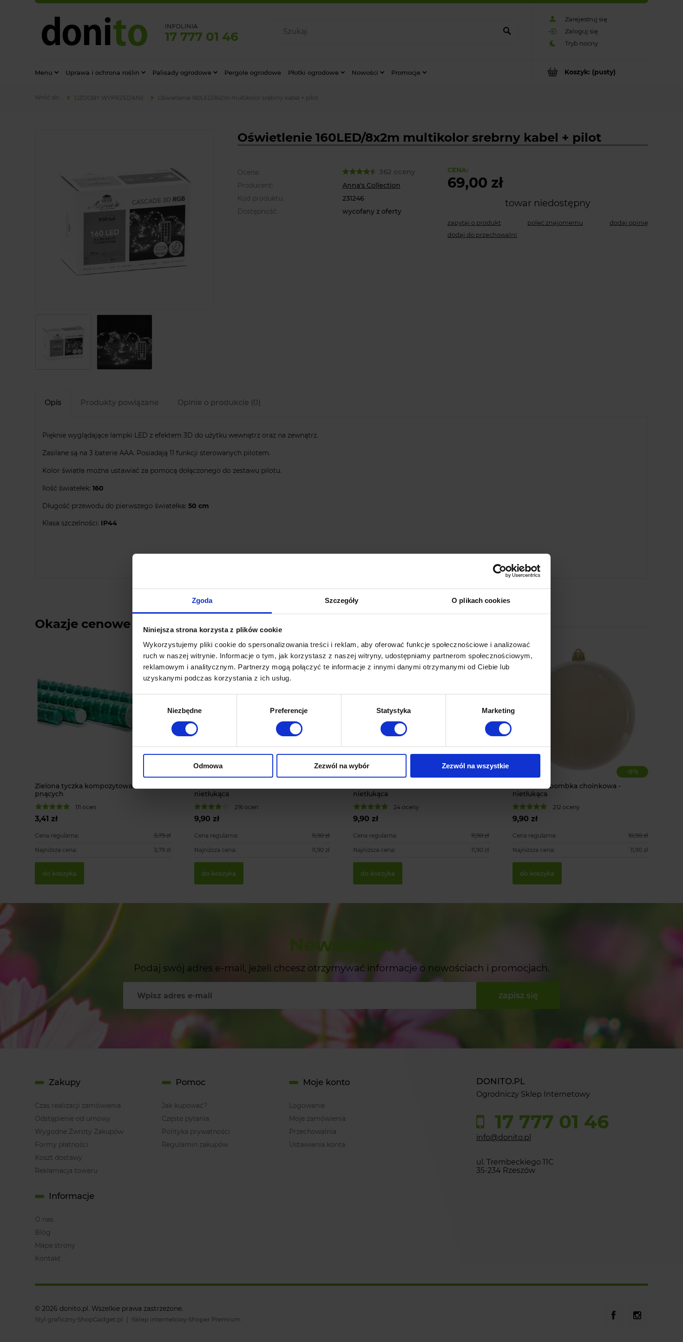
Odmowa (208, 766)
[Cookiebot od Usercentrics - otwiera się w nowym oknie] (499, 571)
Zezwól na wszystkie (475, 766)
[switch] (289, 728)
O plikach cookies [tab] (481, 600)
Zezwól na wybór (341, 766)
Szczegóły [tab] (342, 600)
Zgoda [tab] (202, 600)
